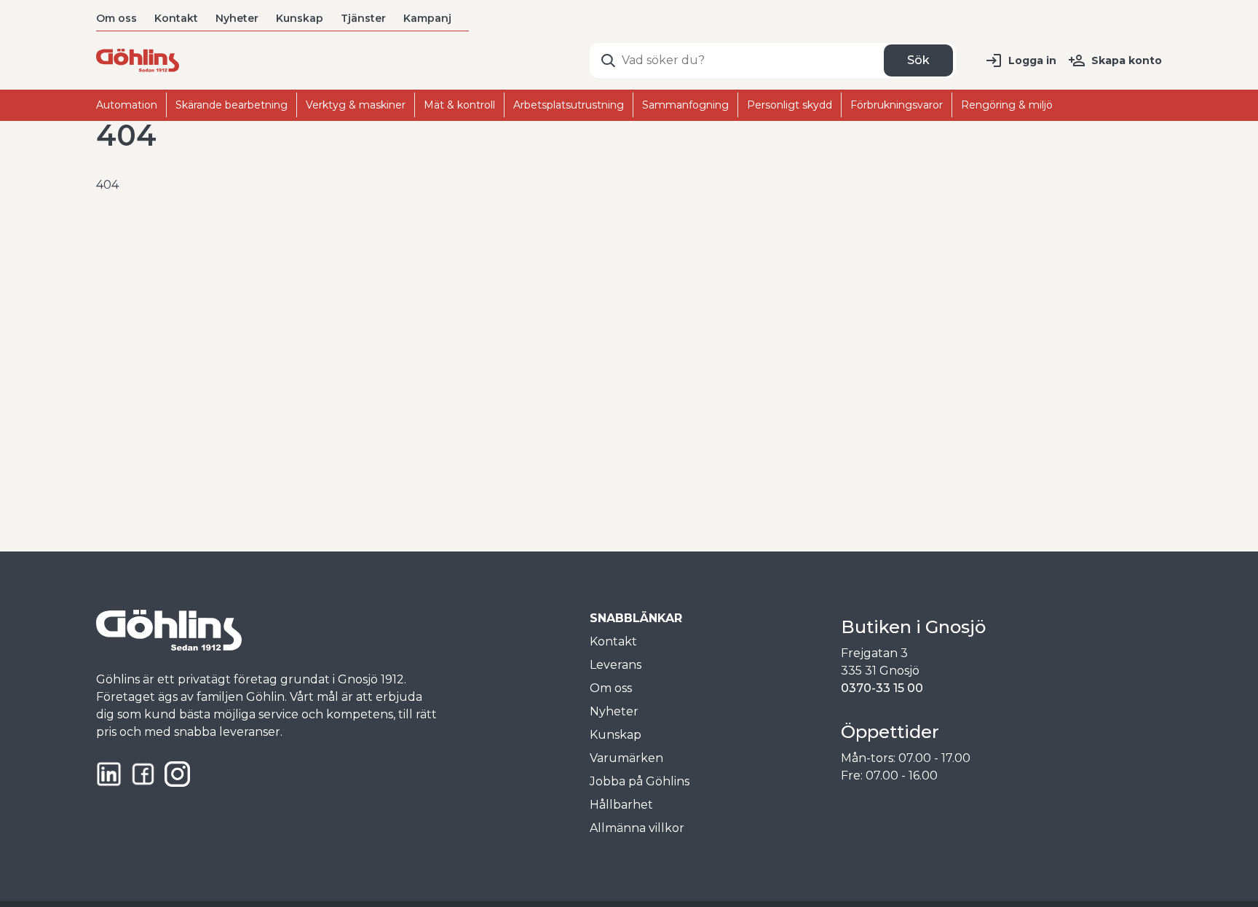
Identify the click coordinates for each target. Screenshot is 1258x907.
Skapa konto (1126, 60)
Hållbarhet (621, 805)
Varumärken (626, 758)
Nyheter (236, 18)
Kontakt (176, 18)
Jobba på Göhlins (639, 781)
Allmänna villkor (637, 828)
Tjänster (363, 18)
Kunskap (299, 18)
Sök (918, 60)
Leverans (615, 665)
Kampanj (427, 18)
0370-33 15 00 (882, 688)
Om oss (116, 18)
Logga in (1032, 60)
